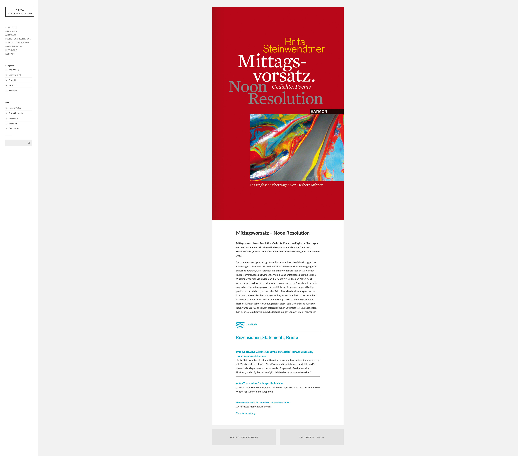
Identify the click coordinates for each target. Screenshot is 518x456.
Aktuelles (10, 35)
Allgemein (12, 70)
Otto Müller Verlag (16, 113)
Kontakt (10, 54)
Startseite (11, 27)
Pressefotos (13, 118)
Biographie (11, 31)
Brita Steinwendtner (20, 12)
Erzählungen (13, 75)
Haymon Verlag (15, 108)
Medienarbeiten (13, 46)
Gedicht (12, 85)
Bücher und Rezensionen (18, 39)
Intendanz (11, 50)
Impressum (13, 123)
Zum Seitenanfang (245, 413)
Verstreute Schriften (17, 43)
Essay (11, 80)
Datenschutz (13, 129)
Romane (12, 91)
